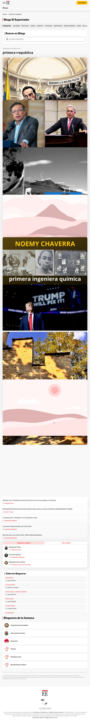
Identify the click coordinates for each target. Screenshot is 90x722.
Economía (48, 26)
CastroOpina (9, 578)
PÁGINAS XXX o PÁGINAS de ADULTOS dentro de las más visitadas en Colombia (29, 500)
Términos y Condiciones (40, 712)
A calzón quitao (10, 606)
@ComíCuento (11, 594)
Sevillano (13, 649)
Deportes (40, 26)
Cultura (32, 26)
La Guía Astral (9, 613)
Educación (25, 26)
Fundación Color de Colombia (21, 565)
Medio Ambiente (69, 26)
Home (5, 14)
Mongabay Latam (16, 657)
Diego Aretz (14, 641)
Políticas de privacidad (56, 712)
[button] (87, 25)
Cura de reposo (15, 555)
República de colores (17, 562)
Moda (79, 26)
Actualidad (16, 26)
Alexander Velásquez (11, 520)
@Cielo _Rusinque (12, 587)
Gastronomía (58, 26)
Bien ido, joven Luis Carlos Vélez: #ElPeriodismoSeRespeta (22, 535)
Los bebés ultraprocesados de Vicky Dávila (17, 526)
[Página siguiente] (54, 423)
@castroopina (11, 580)
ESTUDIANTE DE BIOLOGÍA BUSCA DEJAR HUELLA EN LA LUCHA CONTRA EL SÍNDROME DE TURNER (37, 509)
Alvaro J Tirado (9, 512)
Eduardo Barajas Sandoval (18, 665)
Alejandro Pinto (9, 503)
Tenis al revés (9, 599)
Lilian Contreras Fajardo (18, 633)
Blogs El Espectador (16, 19)
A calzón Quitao (11, 608)
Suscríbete (82, 3)
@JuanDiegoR (11, 601)
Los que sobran (10, 585)
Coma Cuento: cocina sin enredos (16, 592)
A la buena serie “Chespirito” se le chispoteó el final (20, 518)
